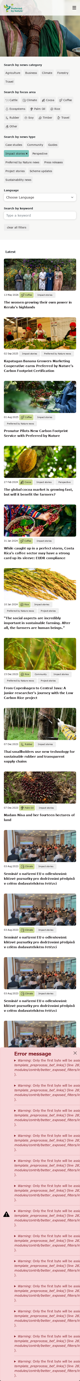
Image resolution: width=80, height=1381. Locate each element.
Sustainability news (18, 179)
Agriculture (12, 72)
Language (11, 190)
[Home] (15, 7)
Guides (52, 144)
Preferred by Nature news (22, 162)
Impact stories (15, 153)
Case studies (13, 144)
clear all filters (16, 227)
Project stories (15, 171)
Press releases (53, 162)
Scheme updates (41, 171)
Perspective (39, 153)
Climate (47, 72)
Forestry (62, 72)
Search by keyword (18, 208)
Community (35, 144)
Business (31, 72)
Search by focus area (20, 92)
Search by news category (23, 64)
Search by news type (19, 136)
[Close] (75, 1053)
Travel (9, 81)
